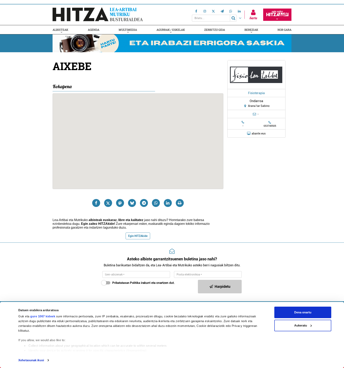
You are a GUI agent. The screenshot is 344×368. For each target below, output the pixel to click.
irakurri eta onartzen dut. (143, 283)
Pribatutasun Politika (126, 283)
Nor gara (284, 30)
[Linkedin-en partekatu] (168, 203)
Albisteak (60, 30)
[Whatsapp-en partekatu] (156, 203)
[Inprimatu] (180, 203)
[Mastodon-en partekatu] (120, 203)
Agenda (93, 30)
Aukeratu (300, 325)
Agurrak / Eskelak (170, 30)
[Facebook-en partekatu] (96, 203)
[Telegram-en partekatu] (144, 203)
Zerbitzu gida (214, 30)
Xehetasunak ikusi (31, 360)
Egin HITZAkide (138, 236)
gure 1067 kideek (42, 316)
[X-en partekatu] (108, 203)
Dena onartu (302, 312)
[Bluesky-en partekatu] (132, 203)
